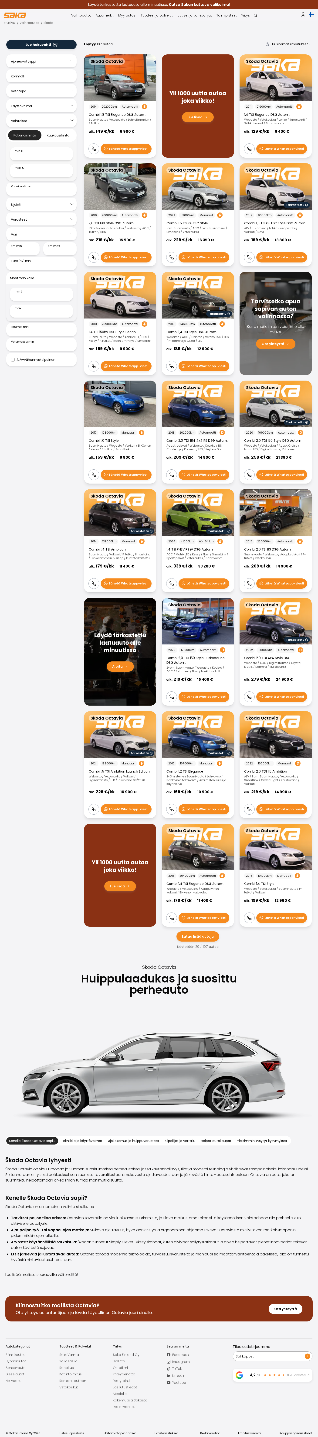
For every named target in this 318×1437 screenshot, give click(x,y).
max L (19, 308)
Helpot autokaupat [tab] (216, 1140)
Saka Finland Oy (126, 1354)
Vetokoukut (68, 1387)
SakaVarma (69, 1354)
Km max (54, 246)
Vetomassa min (22, 342)
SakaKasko (68, 1361)
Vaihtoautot (29, 22)
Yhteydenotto (124, 1374)
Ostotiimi (120, 1367)
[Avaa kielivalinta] (311, 14)
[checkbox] (13, 360)
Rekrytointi (121, 1380)
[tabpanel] (41, 162)
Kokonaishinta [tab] (25, 135)
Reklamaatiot (124, 1406)
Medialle (120, 1393)
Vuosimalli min (21, 186)
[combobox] (287, 44)
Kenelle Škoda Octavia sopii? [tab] (32, 1140)
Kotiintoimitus (70, 1374)
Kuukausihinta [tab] (58, 135)
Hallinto (119, 1361)
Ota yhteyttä (285, 1309)
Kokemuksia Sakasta (130, 1400)
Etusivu (9, 22)
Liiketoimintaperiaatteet (119, 1433)
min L (18, 291)
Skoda (48, 22)
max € (19, 168)
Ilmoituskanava (249, 1433)
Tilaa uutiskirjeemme (251, 1346)
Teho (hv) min (21, 261)
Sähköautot (15, 1354)
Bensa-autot (16, 1367)
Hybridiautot (16, 1361)
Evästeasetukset (166, 1433)
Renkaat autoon (72, 1380)
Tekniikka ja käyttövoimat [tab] (81, 1140)
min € (19, 151)
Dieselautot (15, 1374)
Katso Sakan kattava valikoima (199, 4)
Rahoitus (66, 1367)
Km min (16, 246)
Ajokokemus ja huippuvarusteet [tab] (133, 1140)
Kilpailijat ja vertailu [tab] (180, 1140)
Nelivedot (13, 1380)
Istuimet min (20, 327)
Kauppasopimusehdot (296, 1433)
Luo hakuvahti (38, 44)
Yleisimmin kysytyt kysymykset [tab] (262, 1140)
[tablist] (41, 135)
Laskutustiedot (125, 1387)
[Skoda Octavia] (120, 106)
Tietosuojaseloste (71, 1433)
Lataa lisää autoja (198, 936)
